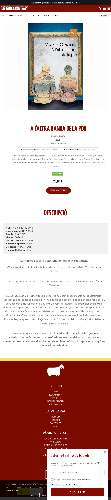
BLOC (55, 426)
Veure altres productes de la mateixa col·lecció (39, 150)
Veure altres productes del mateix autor (79, 150)
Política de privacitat (55, 448)
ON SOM (55, 420)
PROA (58, 140)
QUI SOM (55, 416)
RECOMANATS (55, 395)
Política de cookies (55, 445)
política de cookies (10, 490)
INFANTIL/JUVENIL (55, 401)
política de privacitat (83, 479)
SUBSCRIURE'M (77, 492)
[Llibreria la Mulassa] (14, 8)
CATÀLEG (55, 391)
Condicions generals (55, 438)
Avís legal (55, 442)
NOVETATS (55, 398)
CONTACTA (55, 423)
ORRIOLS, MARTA (58, 136)
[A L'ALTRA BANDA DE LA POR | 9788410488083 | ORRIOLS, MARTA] (55, 66)
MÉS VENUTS (55, 404)
